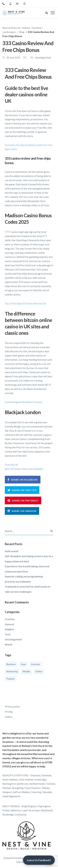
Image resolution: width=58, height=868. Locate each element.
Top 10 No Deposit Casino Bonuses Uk (25, 303)
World (8, 644)
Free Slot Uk (11, 464)
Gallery (9, 716)
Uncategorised (13, 639)
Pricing (9, 711)
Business (11, 664)
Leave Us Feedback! (39, 860)
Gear (23, 664)
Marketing (12, 671)
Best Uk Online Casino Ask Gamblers (24, 468)
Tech (7, 634)
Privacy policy (12, 706)
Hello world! (12, 551)
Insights (9, 629)
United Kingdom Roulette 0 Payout (23, 402)
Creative (10, 619)
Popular (10, 678)
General (9, 624)
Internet (35, 664)
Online (38, 671)
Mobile (26, 671)
